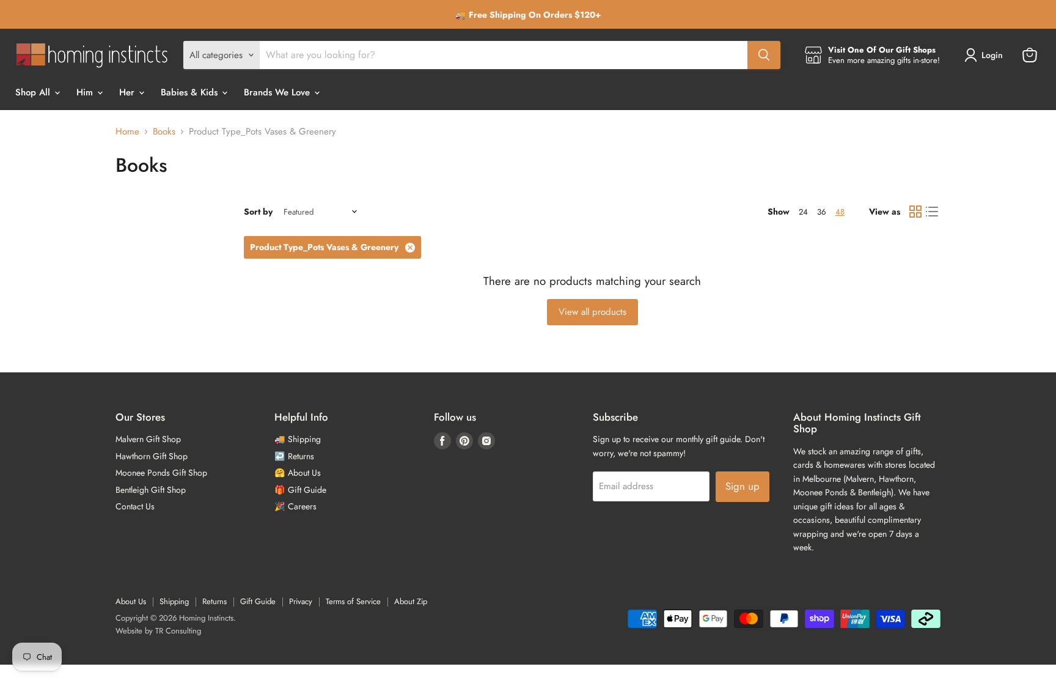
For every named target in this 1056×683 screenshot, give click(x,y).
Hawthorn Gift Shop (152, 456)
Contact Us (135, 506)
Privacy (300, 601)
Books (164, 132)
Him (86, 92)
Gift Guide (258, 601)
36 (821, 212)
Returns (214, 601)
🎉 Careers (295, 506)
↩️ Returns (294, 456)
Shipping (174, 601)
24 (803, 212)
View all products (592, 312)
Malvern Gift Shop (148, 439)
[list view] (932, 212)
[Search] (763, 55)
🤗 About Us (297, 473)
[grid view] (915, 212)
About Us (131, 601)
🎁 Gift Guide (300, 490)
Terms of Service (353, 601)
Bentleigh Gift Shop (151, 490)
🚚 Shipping (297, 439)
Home (127, 132)
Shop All (34, 92)
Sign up (742, 486)
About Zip (410, 601)
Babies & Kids (191, 92)
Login (992, 55)
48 (840, 212)
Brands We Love (278, 92)
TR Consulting (178, 631)
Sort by (258, 211)
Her (128, 92)
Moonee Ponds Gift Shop (161, 473)
